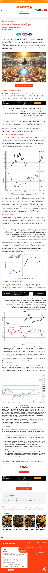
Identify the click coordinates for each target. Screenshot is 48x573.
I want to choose (14, 566)
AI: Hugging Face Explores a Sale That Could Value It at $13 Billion (40, 528)
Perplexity (25, 34)
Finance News (11, 21)
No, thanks (5, 566)
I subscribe (11, 570)
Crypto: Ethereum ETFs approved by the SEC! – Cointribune (34, 117)
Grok (30, 34)
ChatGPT (18, 34)
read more (21, 139)
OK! (23, 566)
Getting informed (9, 29)
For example (32, 222)
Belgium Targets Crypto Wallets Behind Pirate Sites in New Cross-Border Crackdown (18, 528)
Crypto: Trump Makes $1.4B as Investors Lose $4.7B (29, 528)
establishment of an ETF (16, 95)
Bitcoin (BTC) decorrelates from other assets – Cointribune (34, 309)
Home (3, 21)
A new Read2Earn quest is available (21, 1)
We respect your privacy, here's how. (9, 562)
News (6, 21)
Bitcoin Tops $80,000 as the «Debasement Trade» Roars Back (6, 528)
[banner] (24, 103)
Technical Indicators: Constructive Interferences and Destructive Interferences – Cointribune (28, 239)
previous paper (10, 284)
